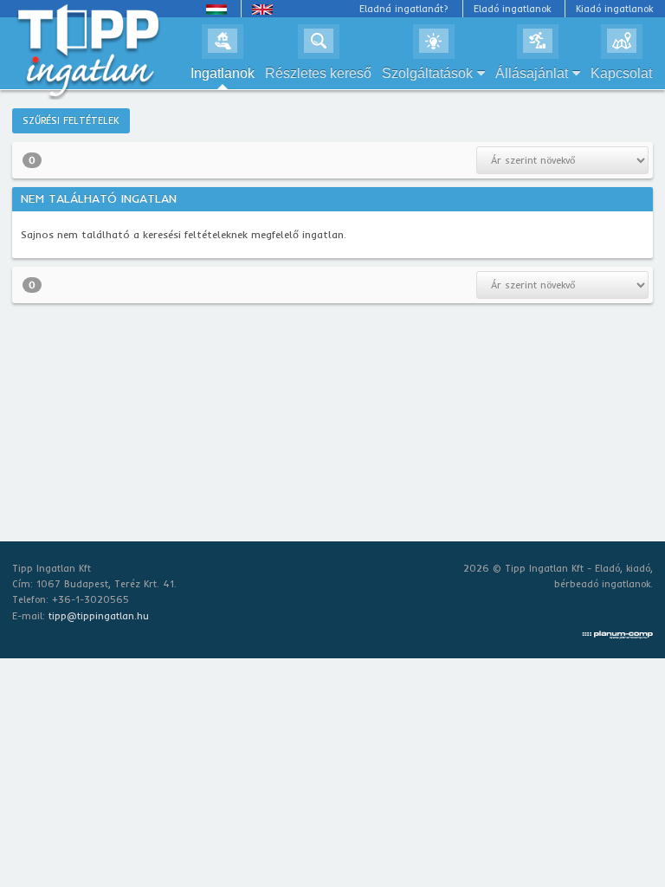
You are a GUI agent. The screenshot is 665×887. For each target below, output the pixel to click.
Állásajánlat (531, 73)
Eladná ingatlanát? (404, 9)
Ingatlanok (222, 73)
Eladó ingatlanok (512, 9)
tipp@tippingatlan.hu (98, 616)
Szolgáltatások (427, 73)
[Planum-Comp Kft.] (617, 631)
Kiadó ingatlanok (614, 9)
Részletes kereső (318, 73)
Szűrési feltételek (71, 120)
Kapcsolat (621, 73)
